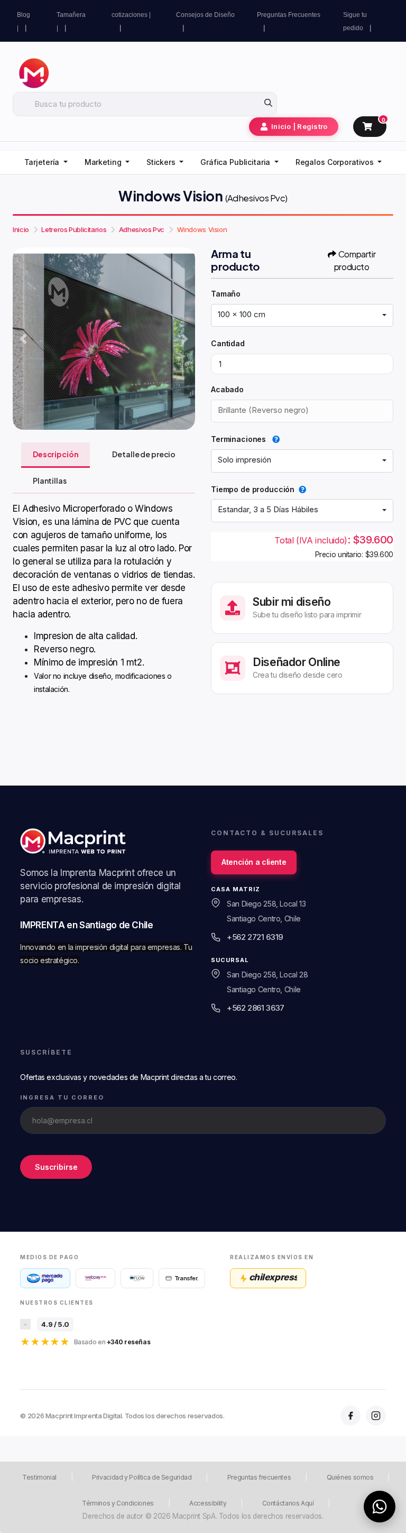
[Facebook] (350, 1416)
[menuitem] (46, 162)
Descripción (55, 454)
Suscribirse (56, 1166)
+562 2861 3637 (255, 1008)
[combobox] (302, 315)
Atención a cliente (254, 861)
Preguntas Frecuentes (288, 15)
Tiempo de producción (252, 489)
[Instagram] (376, 1416)
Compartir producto (354, 260)
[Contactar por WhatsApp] (379, 1506)
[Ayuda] (274, 439)
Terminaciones (239, 439)
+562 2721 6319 (255, 937)
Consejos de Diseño (205, 15)
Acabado (227, 389)
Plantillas (50, 480)
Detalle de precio (144, 454)
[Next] (184, 338)
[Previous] (23, 338)
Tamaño (226, 293)
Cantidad (228, 343)
